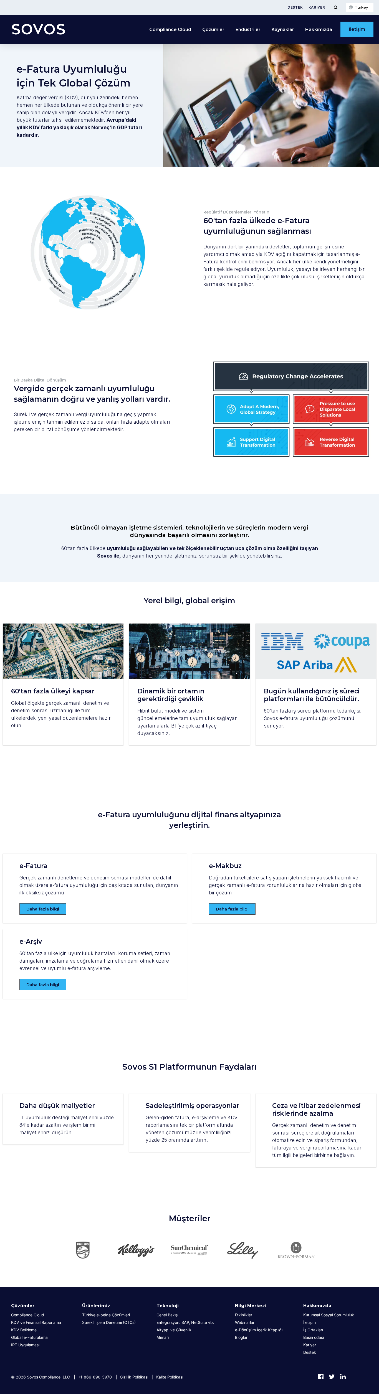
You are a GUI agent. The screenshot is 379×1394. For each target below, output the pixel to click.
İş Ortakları (313, 1329)
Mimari (162, 1337)
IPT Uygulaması (25, 1344)
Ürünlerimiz (96, 1305)
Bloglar (241, 1337)
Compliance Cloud (170, 29)
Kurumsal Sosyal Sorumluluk (328, 1314)
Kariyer (317, 7)
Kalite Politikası (169, 1377)
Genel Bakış (167, 1314)
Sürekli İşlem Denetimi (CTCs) (109, 1322)
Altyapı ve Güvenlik (173, 1329)
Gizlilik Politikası (134, 1377)
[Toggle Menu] (335, 7)
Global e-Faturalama (29, 1337)
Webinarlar (244, 1322)
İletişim (357, 29)
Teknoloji (167, 1305)
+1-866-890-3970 (95, 1377)
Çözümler (22, 1305)
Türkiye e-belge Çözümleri (106, 1314)
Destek (295, 7)
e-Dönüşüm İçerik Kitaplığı (258, 1329)
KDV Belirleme (24, 1329)
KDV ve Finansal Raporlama (36, 1322)
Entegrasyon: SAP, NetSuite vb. (185, 1322)
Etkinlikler (243, 1314)
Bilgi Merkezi (250, 1305)
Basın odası (313, 1337)
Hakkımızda (317, 1305)
